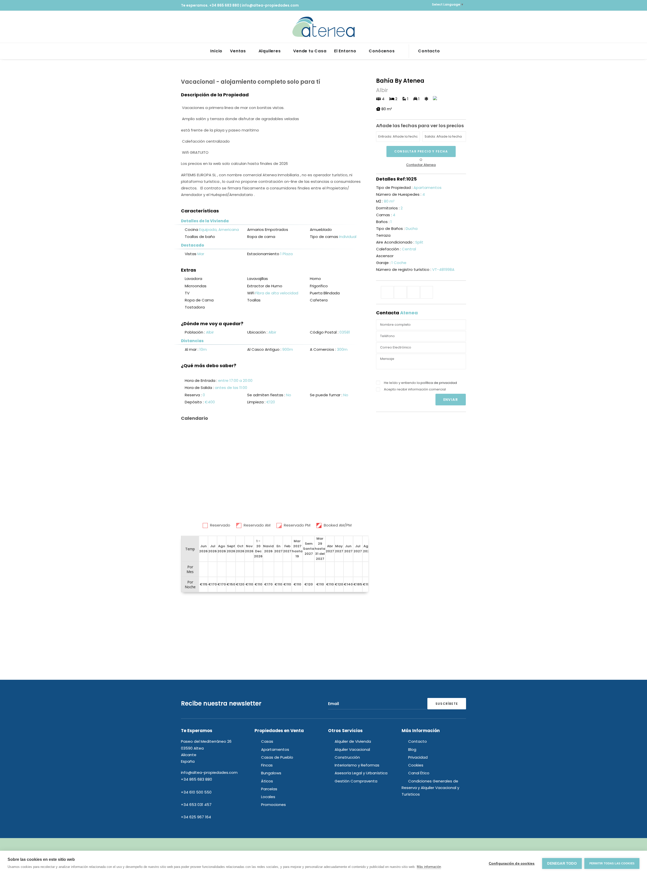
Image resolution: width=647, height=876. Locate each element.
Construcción (347, 757)
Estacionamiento (263, 253)
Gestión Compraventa (356, 781)
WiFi (250, 293)
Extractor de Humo (264, 286)
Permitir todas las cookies (611, 863)
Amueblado (321, 229)
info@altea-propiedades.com (270, 5)
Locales (268, 796)
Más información (429, 867)
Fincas (267, 765)
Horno (315, 278)
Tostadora (195, 307)
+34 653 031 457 (196, 804)
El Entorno (345, 51)
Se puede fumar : (326, 395)
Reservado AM (257, 525)
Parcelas (269, 789)
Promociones (273, 804)
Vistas (190, 253)
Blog (412, 749)
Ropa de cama (261, 236)
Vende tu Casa (309, 51)
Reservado (220, 525)
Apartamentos (275, 749)
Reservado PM (297, 525)
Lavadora (193, 278)
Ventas (238, 51)
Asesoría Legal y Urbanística (361, 773)
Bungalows (271, 773)
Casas (267, 741)
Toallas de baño (200, 236)
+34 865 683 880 (224, 5)
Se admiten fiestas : (266, 395)
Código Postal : (324, 332)
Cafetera (319, 300)
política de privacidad (439, 382)
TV (187, 293)
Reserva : (194, 395)
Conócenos (382, 51)
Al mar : (192, 349)
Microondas (195, 286)
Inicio (216, 51)
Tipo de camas (324, 236)
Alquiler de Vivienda (353, 741)
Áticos (267, 781)
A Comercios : (323, 349)
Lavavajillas (257, 278)
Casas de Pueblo (277, 757)
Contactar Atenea (421, 164)
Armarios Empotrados (267, 229)
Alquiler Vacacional (352, 749)
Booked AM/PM (338, 525)
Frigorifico (319, 286)
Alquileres (270, 51)
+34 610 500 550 (196, 792)
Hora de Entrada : (201, 380)
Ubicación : (257, 332)
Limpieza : (256, 402)
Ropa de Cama (199, 300)
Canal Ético (418, 773)
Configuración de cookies (512, 863)
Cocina (191, 229)
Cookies (415, 765)
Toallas (254, 300)
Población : (195, 332)
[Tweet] (400, 292)
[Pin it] (413, 292)
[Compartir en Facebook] (387, 292)
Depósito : (195, 402)
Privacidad (418, 757)
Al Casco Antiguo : (264, 349)
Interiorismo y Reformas (357, 765)
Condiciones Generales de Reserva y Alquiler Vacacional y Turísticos (430, 787)
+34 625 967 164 (196, 817)
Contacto (429, 51)
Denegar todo (561, 863)
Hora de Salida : (200, 387)
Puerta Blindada (325, 293)
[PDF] (427, 292)
